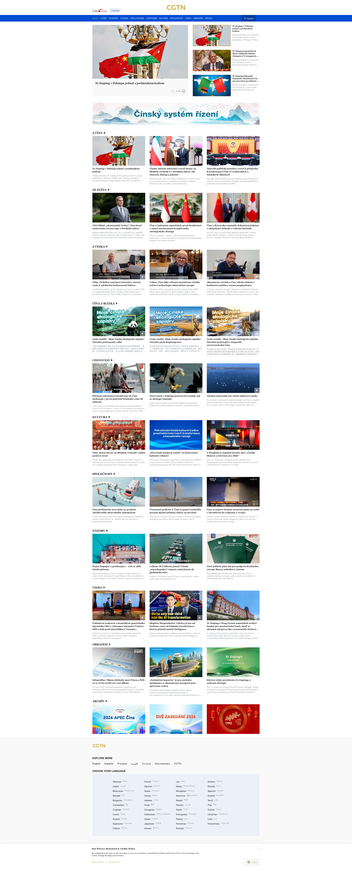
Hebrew (151, 800)
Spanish (215, 791)
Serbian (215, 781)
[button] (183, 91)
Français (122, 763)
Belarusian (123, 791)
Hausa (150, 795)
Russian (184, 828)
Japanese (152, 823)
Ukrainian (218, 814)
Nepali (182, 800)
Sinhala (214, 786)
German (152, 786)
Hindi (149, 805)
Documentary (162, 763)
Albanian (120, 781)
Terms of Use (113, 862)
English (96, 763)
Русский (146, 763)
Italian (151, 819)
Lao (180, 781)
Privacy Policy (98, 862)
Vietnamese (218, 823)
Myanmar (187, 795)
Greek (151, 791)
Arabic (119, 786)
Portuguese (186, 814)
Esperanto (122, 823)
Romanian (185, 823)
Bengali (119, 795)
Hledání (250, 18)
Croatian (121, 809)
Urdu (212, 819)
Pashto (182, 819)
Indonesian (157, 814)
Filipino (120, 828)
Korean (151, 828)
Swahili (216, 795)
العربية (134, 763)
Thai (212, 805)
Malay (185, 786)
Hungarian (153, 809)
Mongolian (185, 791)
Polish (182, 809)
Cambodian (120, 805)
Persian (183, 805)
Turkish (215, 809)
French (151, 781)
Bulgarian (122, 800)
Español (109, 763)
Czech (119, 814)
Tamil (213, 800)
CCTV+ (178, 763)
